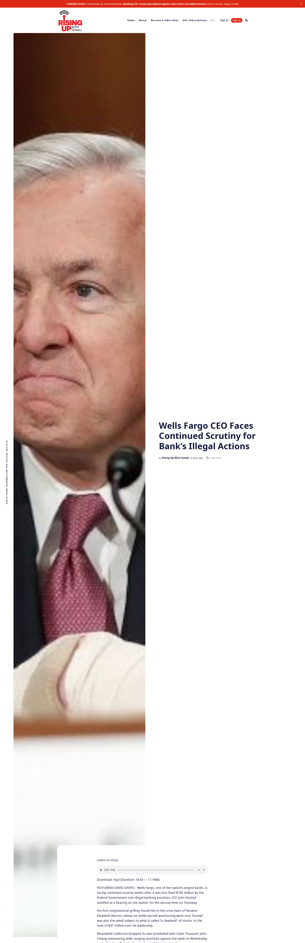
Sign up (237, 20)
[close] (301, 3)
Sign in (224, 20)
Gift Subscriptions (195, 20)
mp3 (116, 880)
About (143, 20)
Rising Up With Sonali (175, 458)
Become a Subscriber (165, 20)
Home (131, 20)
